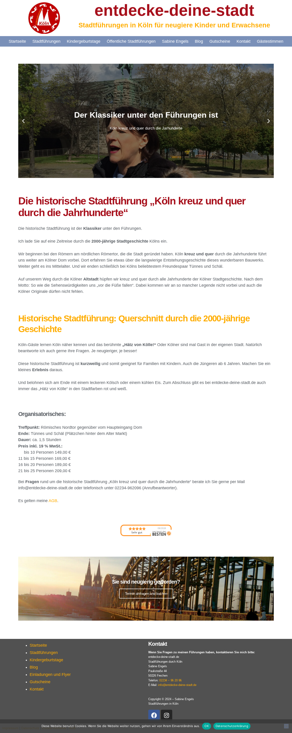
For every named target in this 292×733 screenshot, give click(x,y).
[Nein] (286, 726)
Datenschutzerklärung (232, 726)
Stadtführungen (46, 41)
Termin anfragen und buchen (146, 593)
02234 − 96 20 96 (170, 680)
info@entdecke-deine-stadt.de (177, 685)
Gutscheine (219, 41)
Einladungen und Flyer (50, 674)
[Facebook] (154, 715)
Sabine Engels (175, 41)
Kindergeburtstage (83, 41)
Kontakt (243, 41)
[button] (23, 121)
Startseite (17, 41)
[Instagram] (166, 715)
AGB (53, 500)
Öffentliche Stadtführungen (131, 41)
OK (206, 726)
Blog (199, 41)
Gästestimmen (270, 41)
